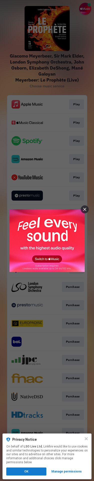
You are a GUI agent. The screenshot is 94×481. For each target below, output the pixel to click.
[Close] (86, 439)
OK (26, 471)
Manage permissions (66, 471)
